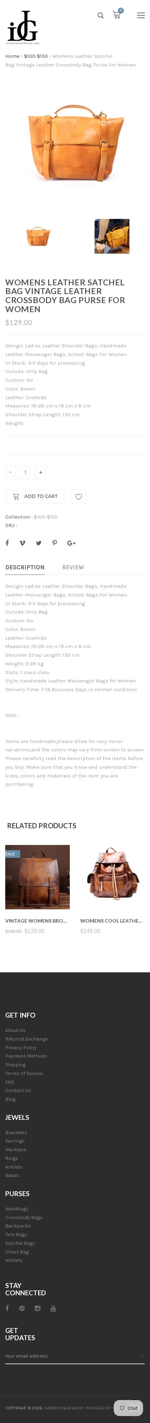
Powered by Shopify (107, 1408)
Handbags (17, 1209)
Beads (12, 1175)
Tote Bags (16, 1235)
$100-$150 (36, 56)
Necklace (15, 1150)
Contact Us (18, 1090)
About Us (15, 1030)
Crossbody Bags (24, 1217)
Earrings (15, 1141)
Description (25, 567)
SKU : (11, 525)
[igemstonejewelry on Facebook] (7, 1308)
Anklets (14, 1167)
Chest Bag (17, 1252)
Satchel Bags (20, 1243)
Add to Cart (40, 496)
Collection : (18, 517)
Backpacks (18, 1226)
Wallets (14, 1260)
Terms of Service (24, 1073)
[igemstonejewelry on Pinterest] (21, 1308)
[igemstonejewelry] (22, 28)
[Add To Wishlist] (79, 497)
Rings (11, 1158)
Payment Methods (26, 1056)
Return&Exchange (26, 1039)
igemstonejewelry (64, 1408)
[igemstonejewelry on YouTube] (53, 1308)
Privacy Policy (21, 1048)
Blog (10, 1099)
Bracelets (16, 1133)
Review (73, 567)
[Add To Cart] (37, 893)
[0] (116, 16)
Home (12, 56)
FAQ (9, 1082)
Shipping (15, 1065)
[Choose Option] (112, 893)
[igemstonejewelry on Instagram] (37, 1308)
